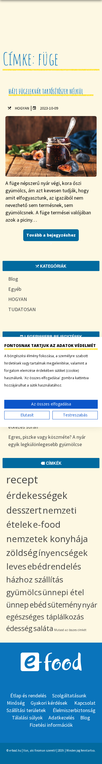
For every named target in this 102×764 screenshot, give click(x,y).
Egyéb (14, 289)
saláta (43, 628)
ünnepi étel (63, 592)
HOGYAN (22, 108)
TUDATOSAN (22, 309)
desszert (24, 510)
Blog (13, 279)
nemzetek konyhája (47, 538)
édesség (19, 628)
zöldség (21, 552)
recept (22, 479)
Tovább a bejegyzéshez (51, 235)
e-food (47, 524)
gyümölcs (24, 592)
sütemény (64, 605)
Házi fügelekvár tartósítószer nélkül (45, 91)
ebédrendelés (54, 566)
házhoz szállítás (34, 579)
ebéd (38, 605)
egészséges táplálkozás (45, 617)
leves (16, 566)
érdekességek (36, 495)
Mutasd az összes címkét (70, 630)
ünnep (17, 604)
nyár (89, 605)
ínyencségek (63, 552)
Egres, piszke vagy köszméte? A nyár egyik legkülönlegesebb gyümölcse (47, 441)
